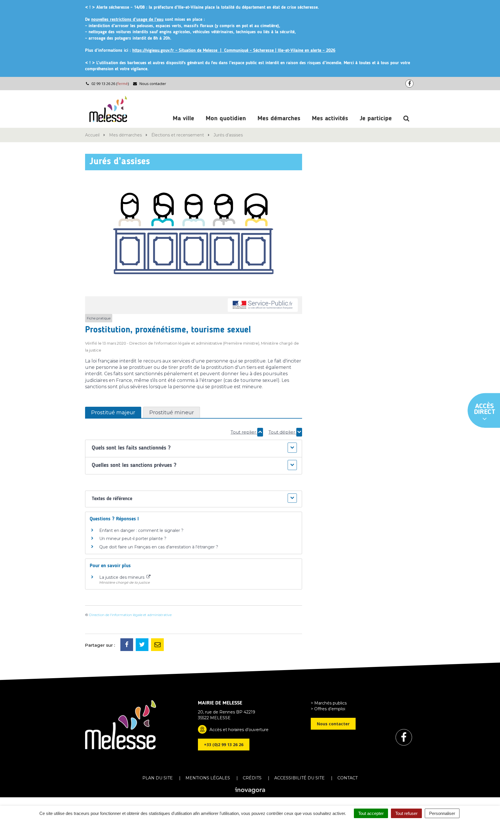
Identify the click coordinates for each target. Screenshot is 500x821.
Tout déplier (282, 432)
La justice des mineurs (122, 577)
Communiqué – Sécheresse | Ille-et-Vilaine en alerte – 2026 (279, 51)
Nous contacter (152, 83)
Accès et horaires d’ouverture (239, 729)
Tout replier (244, 432)
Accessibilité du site (299, 778)
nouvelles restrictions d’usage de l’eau (127, 20)
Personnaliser (442, 813)
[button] (193, 448)
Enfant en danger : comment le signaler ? (141, 530)
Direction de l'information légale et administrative (130, 615)
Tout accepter (371, 813)
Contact (347, 778)
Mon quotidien (226, 118)
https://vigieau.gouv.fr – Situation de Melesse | (178, 51)
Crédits (252, 778)
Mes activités (330, 118)
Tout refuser (406, 813)
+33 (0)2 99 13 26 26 (223, 744)
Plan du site (157, 778)
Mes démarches (279, 118)
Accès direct (484, 409)
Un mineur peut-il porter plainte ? (132, 538)
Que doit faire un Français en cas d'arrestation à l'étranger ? (158, 547)
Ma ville (183, 118)
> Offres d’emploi (328, 708)
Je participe (376, 118)
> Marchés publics (329, 703)
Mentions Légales (207, 778)
